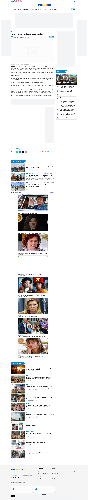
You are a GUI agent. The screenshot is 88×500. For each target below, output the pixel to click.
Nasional (14, 9)
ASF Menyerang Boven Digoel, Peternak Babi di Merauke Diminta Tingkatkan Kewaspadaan (67, 118)
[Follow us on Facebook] (12, 1)
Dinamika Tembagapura (37, 9)
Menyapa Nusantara (30, 431)
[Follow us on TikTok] (21, 1)
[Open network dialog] (72, 1)
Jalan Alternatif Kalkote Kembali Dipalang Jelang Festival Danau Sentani (39, 166)
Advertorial (74, 473)
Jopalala (28, 394)
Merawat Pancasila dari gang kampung (37, 452)
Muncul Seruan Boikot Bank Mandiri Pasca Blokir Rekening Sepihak (39, 424)
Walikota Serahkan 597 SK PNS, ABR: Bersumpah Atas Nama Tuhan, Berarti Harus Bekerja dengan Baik (39, 397)
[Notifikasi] (74, 1)
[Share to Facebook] (20, 152)
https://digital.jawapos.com (43, 489)
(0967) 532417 (14, 479)
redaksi (39, 470)
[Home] (11, 31)
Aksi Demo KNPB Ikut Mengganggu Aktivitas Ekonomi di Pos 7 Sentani (38, 185)
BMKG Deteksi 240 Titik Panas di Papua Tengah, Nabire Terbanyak (67, 102)
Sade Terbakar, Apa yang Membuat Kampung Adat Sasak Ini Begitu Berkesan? (40, 368)
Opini (73, 471)
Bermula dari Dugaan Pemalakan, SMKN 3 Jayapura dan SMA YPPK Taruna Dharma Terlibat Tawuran (67, 114)
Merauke (28, 412)
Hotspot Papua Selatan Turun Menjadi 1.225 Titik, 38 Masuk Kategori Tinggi (40, 415)
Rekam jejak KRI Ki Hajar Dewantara (35, 442)
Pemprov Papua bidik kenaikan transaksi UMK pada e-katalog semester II (40, 434)
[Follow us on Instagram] (16, 1)
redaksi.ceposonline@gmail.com (18, 482)
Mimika (27, 403)
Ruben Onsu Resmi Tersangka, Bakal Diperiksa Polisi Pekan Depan (68, 90)
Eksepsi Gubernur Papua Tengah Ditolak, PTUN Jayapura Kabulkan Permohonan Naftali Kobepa (67, 99)
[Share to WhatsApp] (17, 152)
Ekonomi (45, 9)
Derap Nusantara (26, 9)
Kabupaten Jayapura (30, 164)
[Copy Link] (26, 152)
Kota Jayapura (17, 31)
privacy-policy (41, 471)
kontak (39, 475)
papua (17, 148)
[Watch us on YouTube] (18, 1)
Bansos (19, 9)
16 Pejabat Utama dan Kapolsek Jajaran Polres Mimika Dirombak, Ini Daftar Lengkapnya (38, 406)
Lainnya (60, 9)
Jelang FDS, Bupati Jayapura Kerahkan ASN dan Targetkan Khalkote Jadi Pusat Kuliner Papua (39, 387)
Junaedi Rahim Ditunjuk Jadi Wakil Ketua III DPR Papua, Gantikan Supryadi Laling (67, 87)
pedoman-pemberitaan (43, 473)
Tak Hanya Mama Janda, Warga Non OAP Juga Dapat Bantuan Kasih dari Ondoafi (39, 176)
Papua (27, 375)
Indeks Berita (40, 480)
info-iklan (40, 476)
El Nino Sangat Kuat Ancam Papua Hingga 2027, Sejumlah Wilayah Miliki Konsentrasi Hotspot (39, 377)
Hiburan (55, 9)
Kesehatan (74, 470)
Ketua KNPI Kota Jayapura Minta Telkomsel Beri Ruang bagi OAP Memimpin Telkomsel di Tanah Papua (67, 95)
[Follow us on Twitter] (14, 1)
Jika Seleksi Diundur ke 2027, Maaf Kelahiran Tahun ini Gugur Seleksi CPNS (66, 82)
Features (51, 9)
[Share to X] (23, 152)
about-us (40, 478)
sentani (13, 148)
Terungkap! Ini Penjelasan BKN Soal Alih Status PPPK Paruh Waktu (67, 106)
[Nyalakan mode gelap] (76, 1)
